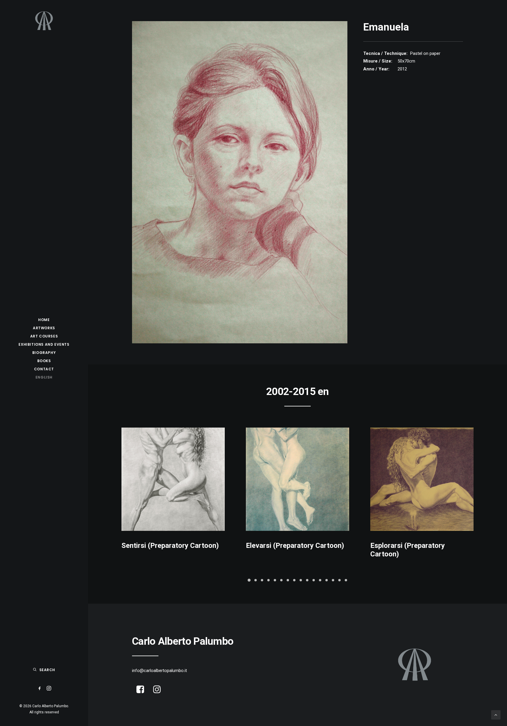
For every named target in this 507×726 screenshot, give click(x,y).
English (44, 377)
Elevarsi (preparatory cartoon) (295, 545)
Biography (44, 352)
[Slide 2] (255, 580)
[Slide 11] (313, 580)
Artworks (44, 327)
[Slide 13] (326, 580)
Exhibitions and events (43, 344)
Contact (44, 369)
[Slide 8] (294, 580)
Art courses (44, 336)
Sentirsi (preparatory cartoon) (170, 545)
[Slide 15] (339, 580)
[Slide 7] (288, 580)
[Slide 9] (301, 580)
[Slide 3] (262, 580)
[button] (40, 689)
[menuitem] (44, 320)
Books (44, 360)
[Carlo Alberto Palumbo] (44, 21)
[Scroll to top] (496, 714)
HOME (44, 319)
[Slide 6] (281, 580)
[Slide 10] (307, 580)
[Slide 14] (333, 580)
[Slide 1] (249, 580)
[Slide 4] (268, 580)
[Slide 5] (275, 580)
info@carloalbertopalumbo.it (159, 670)
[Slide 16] (346, 580)
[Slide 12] (320, 580)
